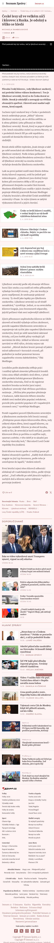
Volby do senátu (8, 810)
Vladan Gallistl (35, 698)
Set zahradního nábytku (30, 882)
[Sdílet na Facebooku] (46, 492)
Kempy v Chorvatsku (9, 846)
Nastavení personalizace (26, 921)
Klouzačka (15, 882)
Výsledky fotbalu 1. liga (10, 824)
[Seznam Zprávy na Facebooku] (16, 931)
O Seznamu (18, 904)
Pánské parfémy (33, 897)
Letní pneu (23, 894)
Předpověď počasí (38, 869)
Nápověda (36, 904)
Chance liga (6, 821)
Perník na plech (34, 838)
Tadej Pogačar (34, 806)
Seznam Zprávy (34, 655)
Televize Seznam (10, 916)
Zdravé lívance (34, 828)
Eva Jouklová (7, 505)
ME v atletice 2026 (9, 831)
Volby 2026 (6, 797)
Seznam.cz (39, 4)
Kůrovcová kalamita (23, 505)
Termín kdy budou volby (11, 806)
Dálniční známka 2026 (37, 849)
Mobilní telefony (29, 891)
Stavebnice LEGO (43, 891)
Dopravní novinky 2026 (37, 852)
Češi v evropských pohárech (38, 873)
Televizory (43, 894)
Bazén (20, 878)
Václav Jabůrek (35, 670)
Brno (29, 501)
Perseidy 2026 (9, 873)
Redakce (14, 907)
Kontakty (46, 904)
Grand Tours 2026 (35, 813)
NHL (3, 838)
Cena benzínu (21, 873)
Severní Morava (39, 505)
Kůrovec (5, 508)
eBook (7, 38)
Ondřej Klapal (34, 714)
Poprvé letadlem (8, 849)
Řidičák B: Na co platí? (37, 856)
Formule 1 (5, 834)
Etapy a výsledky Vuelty (37, 800)
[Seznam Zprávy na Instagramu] (27, 931)
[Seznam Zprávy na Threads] (32, 931)
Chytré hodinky (19, 897)
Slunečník (6, 882)
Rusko (21, 501)
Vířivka (26, 885)
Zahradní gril (45, 882)
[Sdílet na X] (50, 492)
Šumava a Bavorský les (10, 852)
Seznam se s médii (27, 916)
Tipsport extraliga (8, 828)
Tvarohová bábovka (36, 831)
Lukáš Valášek (34, 640)
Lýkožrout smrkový (18, 508)
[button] (51, 44)
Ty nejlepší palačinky (36, 821)
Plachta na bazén (30, 878)
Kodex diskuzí (43, 916)
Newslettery (18, 918)
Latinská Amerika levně (11, 859)
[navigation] (3, 4)
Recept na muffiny (35, 824)
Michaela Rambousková (15, 29)
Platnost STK (33, 862)
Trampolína (42, 878)
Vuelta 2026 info (35, 797)
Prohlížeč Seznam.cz (41, 913)
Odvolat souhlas (32, 918)
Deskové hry (33, 894)
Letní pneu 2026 (35, 846)
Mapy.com (26, 869)
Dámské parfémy (11, 894)
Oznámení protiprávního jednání (16, 913)
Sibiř (35, 501)
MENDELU (33, 508)
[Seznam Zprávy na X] (21, 931)
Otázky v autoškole (36, 859)
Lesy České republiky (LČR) (13, 512)
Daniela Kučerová (36, 686)
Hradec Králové (33, 512)
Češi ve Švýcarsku (8, 856)
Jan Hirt (31, 803)
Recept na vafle (34, 834)
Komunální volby (8, 813)
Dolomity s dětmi (8, 862)
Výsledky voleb (7, 803)
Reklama (24, 907)
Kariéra (27, 904)
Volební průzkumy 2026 (11, 800)
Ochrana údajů (35, 907)
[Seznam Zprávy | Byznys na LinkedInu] (38, 931)
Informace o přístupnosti (26, 910)
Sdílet (17, 38)
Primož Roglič (34, 810)
